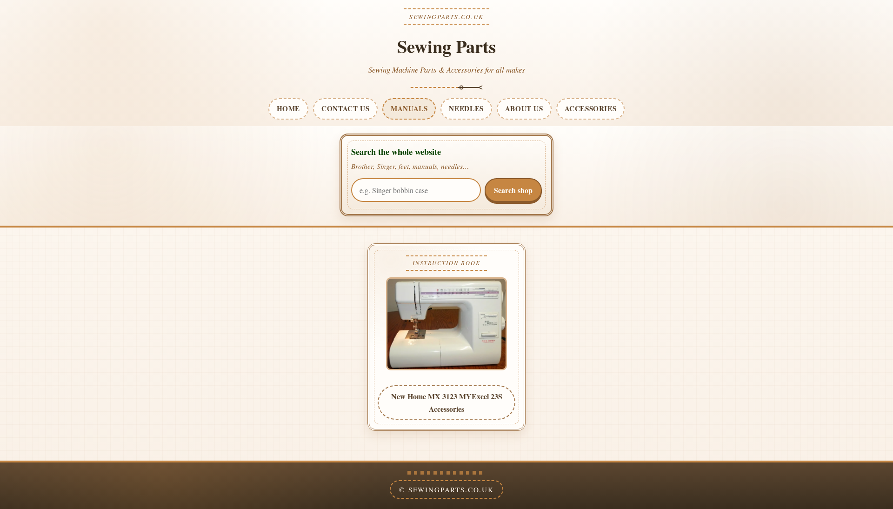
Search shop (513, 190)
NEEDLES (466, 108)
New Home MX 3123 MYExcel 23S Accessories (446, 402)
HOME (288, 108)
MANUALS (409, 108)
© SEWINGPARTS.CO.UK (446, 489)
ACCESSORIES (591, 108)
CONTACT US (345, 108)
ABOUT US (524, 108)
